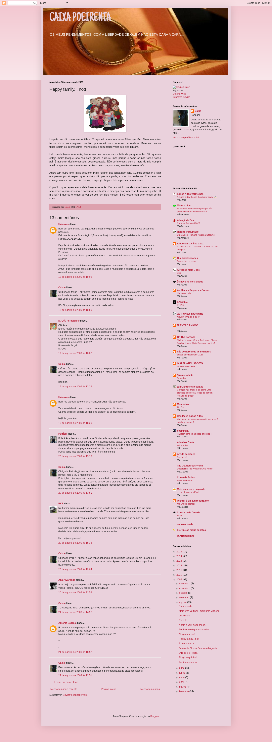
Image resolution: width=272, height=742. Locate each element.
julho (182, 668)
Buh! (179, 273)
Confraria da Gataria (188, 512)
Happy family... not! (189, 639)
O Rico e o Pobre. (188, 652)
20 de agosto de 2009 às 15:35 (75, 542)
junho (182, 672)
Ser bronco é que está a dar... (194, 629)
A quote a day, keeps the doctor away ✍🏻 (197, 197)
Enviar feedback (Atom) (75, 695)
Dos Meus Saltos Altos (190, 416)
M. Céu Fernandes (68, 320)
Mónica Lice (184, 205)
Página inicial (108, 689)
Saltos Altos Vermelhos (190, 194)
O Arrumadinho (185, 535)
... (178, 328)
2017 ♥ (180, 407)
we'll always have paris (190, 313)
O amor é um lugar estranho (193, 500)
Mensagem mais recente (63, 689)
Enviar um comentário (66, 682)
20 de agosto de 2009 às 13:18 (75, 456)
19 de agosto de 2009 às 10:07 (75, 353)
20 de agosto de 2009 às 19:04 (75, 569)
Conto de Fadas (186, 477)
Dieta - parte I (186, 606)
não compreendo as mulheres (194, 351)
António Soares (67, 623)
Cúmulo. (183, 620)
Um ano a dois (184, 293)
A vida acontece (186, 454)
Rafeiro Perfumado (188, 231)
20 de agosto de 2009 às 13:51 (75, 492)
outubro (183, 592)
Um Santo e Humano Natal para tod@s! (196, 235)
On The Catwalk (186, 337)
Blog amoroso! (187, 634)
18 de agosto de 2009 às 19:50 (75, 310)
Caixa (61, 287)
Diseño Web (179, 94)
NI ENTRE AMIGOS (187, 325)
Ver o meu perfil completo (186, 137)
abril (182, 682)
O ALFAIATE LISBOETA (190, 363)
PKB (61, 503)
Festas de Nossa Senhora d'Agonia (198, 648)
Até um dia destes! (186, 504)
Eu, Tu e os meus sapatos (191, 530)
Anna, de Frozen (185, 480)
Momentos (183, 404)
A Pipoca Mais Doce (188, 270)
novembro (185, 588)
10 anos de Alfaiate (186, 366)
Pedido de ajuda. (188, 662)
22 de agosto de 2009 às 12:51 (75, 675)
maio (182, 677)
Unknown (63, 224)
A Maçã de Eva (185, 220)
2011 (179, 570)
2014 (179, 556)
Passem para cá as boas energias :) (194, 434)
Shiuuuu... (182, 302)
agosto (183, 602)
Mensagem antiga (150, 689)
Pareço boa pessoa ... (187, 261)
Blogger (154, 716)
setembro (184, 597)
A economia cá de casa (190, 243)
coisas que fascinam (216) (190, 354)
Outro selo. (185, 615)
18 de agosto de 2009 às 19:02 (75, 277)
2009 (179, 579)
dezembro (185, 583)
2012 (179, 565)
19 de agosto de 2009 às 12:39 (75, 386)
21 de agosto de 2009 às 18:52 (75, 652)
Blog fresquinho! (188, 657)
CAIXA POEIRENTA (80, 18)
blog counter (178, 91)
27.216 (180, 305)
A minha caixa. (187, 643)
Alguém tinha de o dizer (188, 317)
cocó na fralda (185, 524)
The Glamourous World (190, 465)
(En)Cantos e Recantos (190, 386)
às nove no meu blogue (190, 281)
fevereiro (184, 691)
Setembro (181, 378)
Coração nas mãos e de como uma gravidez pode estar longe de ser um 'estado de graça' (194, 393)
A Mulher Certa (185, 442)
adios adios (182, 445)
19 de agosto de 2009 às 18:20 (75, 423)
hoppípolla (183, 430)
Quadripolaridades (187, 258)
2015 (179, 551)
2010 (179, 574)
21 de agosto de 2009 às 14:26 (75, 612)
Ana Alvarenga (66, 580)
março (183, 686)
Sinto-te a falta (185, 375)
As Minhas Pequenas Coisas (193, 290)
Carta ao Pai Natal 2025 (188, 223)
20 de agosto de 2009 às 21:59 (75, 592)
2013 (179, 560)
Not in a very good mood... (193, 625)
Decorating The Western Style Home (194, 468)
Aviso (179, 515)
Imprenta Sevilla (181, 97)
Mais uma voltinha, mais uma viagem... (200, 611)
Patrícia (62, 433)
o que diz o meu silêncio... (189, 492)
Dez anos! (182, 457)
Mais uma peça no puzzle (191, 489)
